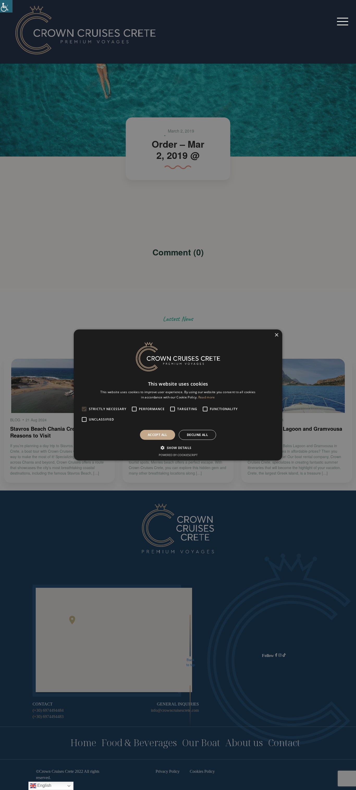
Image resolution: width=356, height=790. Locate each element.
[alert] (178, 395)
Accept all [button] (157, 435)
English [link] (43, 785)
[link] (6, 6)
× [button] (276, 335)
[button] (342, 21)
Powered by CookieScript (178, 455)
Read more (206, 397)
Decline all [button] (197, 435)
